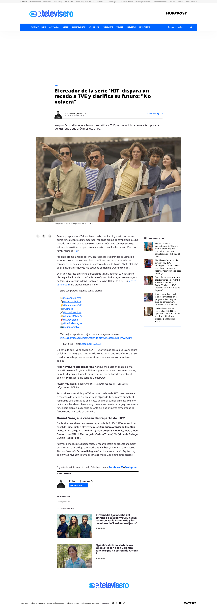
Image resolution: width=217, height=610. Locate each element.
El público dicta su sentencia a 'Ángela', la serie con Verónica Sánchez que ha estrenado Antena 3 (117, 549)
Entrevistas (144, 27)
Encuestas (131, 27)
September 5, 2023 (90, 343)
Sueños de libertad (126, 2)
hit (69, 501)
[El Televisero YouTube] (120, 603)
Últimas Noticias (38, 27)
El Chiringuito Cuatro (143, 2)
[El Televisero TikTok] (124, 603)
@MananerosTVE (72, 305)
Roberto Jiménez (76, 113)
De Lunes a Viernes (176, 2)
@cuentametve (71, 327)
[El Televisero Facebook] (110, 603)
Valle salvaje (58, 2)
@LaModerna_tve (72, 323)
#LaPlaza (68, 308)
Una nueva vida (99, 2)
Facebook (114, 467)
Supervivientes (79, 27)
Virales (120, 27)
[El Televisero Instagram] (116, 603)
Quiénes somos (85, 603)
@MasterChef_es (72, 301)
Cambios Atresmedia (160, 2)
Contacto (95, 603)
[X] (86, 113)
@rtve (63, 337)
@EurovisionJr (70, 319)
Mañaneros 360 (191, 2)
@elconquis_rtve (72, 297)
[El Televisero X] (113, 603)
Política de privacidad (37, 603)
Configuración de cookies (55, 603)
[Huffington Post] (177, 13)
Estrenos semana (35, 2)
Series (66, 27)
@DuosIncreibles (72, 312)
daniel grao (61, 501)
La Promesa (47, 2)
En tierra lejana (112, 2)
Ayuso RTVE (69, 2)
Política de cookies (72, 603)
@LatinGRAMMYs (72, 316)
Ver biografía (76, 485)
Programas (108, 27)
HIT (76, 250)
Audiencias (94, 27)
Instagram (131, 467)
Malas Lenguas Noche (83, 2)
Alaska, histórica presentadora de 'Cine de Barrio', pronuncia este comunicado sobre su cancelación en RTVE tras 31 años (167, 250)
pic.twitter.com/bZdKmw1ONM (115, 337)
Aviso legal (24, 603)
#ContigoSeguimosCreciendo (82, 337)
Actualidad (54, 27)
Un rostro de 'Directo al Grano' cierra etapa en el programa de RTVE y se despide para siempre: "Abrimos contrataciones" (166, 299)
